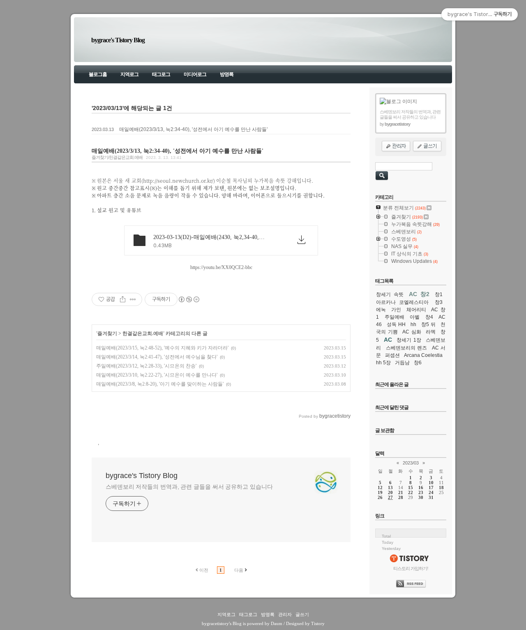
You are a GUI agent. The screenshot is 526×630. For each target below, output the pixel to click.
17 (431, 487)
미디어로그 (195, 74)
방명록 (226, 74)
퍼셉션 (392, 355)
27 (390, 497)
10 (431, 482)
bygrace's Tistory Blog (118, 40)
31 (431, 497)
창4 (429, 317)
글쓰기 (302, 614)
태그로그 (161, 74)
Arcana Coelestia (423, 355)
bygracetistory (215, 623)
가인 (396, 310)
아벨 (415, 317)
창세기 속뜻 (390, 294)
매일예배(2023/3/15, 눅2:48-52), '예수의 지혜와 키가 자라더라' (162, 348)
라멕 (431, 332)
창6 (418, 363)
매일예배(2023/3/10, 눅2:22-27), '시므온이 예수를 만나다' (156, 375)
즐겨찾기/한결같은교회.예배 (117, 157)
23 (420, 492)
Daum (276, 623)
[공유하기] (123, 299)
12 (380, 487)
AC (388, 339)
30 (420, 497)
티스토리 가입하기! (410, 568)
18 (441, 487)
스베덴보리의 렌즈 (406, 348)
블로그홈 (98, 74)
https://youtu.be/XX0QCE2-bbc (221, 267)
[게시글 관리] (133, 299)
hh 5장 (383, 363)
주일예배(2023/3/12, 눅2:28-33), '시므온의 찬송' (146, 366)
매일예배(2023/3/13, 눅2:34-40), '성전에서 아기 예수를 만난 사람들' (193, 129)
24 (431, 492)
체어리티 (416, 310)
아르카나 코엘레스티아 (402, 302)
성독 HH (396, 324)
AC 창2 (419, 294)
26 (380, 497)
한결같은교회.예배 (142, 333)
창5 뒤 (428, 324)
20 (390, 492)
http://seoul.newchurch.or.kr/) (179, 180)
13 (390, 487)
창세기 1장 (409, 340)
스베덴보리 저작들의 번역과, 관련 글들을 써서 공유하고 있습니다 (189, 486)
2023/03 (411, 462)
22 (410, 492)
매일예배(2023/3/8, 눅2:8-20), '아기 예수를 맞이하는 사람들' (160, 384)
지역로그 (129, 74)
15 (410, 487)
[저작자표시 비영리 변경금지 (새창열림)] (189, 299)
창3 (439, 302)
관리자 (285, 614)
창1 (439, 294)
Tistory (318, 623)
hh (413, 324)
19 (380, 492)
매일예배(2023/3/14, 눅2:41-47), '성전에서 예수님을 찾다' (156, 357)
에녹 (381, 310)
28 (400, 497)
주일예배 (394, 317)
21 (400, 492)
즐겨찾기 (107, 333)
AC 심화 (411, 332)
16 (420, 487)
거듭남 (402, 363)
